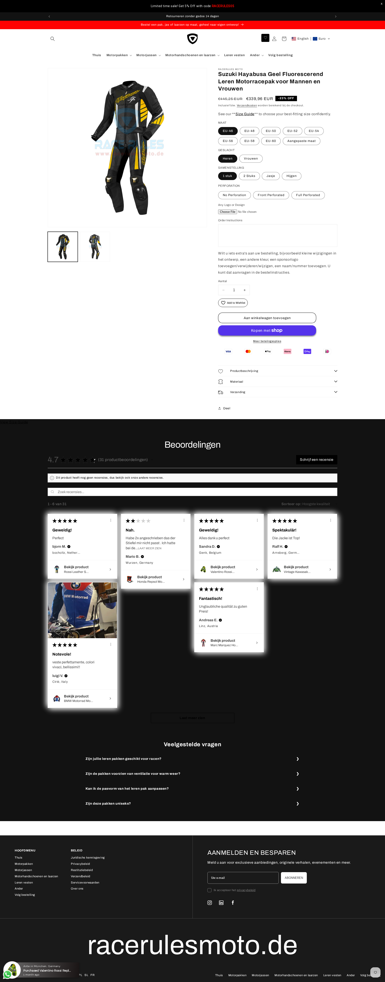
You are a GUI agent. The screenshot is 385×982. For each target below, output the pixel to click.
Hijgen (292, 176)
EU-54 (314, 131)
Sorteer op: (291, 504)
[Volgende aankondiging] (336, 16)
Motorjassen (23, 870)
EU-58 (249, 141)
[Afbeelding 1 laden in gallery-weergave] (63, 247)
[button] (52, 39)
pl (80, 975)
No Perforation (234, 195)
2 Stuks (249, 176)
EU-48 (249, 131)
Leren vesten (24, 882)
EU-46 (228, 131)
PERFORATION (229, 185)
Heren (228, 158)
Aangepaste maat (301, 141)
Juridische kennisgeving (88, 857)
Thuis (19, 857)
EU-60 (271, 141)
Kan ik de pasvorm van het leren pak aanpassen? (127, 788)
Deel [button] (226, 408)
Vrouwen (251, 158)
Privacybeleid (80, 863)
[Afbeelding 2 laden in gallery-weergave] (95, 247)
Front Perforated (271, 195)
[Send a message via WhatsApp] (7, 974)
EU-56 (228, 141)
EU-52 (292, 131)
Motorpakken (24, 863)
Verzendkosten (247, 105)
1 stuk (227, 176)
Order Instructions (230, 220)
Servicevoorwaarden (85, 882)
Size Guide (245, 114)
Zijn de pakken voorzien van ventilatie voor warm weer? (133, 773)
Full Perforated (308, 195)
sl (86, 975)
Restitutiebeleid (82, 870)
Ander (19, 888)
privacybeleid (246, 890)
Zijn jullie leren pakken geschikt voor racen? (124, 759)
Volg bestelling (25, 894)
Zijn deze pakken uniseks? (108, 803)
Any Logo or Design (231, 205)
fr (92, 975)
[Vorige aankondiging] (49, 16)
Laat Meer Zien (149, 548)
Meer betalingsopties (267, 341)
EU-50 (271, 131)
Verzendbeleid (80, 876)
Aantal (222, 281)
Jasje (270, 176)
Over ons (77, 888)
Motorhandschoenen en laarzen (36, 876)
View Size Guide (14, 422)
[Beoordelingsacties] (111, 520)
